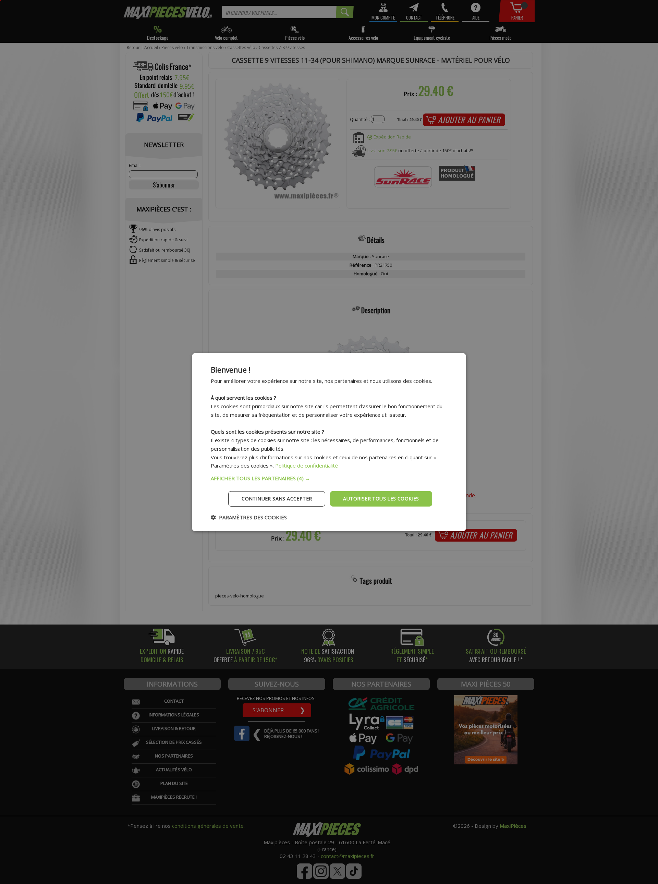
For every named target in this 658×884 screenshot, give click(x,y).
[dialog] (329, 442)
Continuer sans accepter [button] (277, 498)
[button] (329, 478)
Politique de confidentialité (306, 465)
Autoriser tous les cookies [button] (381, 498)
